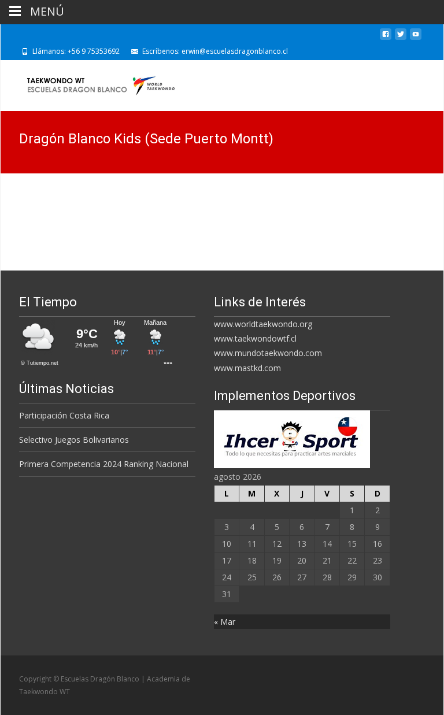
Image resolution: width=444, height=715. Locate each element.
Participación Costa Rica (64, 415)
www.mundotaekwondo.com (268, 352)
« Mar (224, 621)
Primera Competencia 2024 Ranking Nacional (103, 463)
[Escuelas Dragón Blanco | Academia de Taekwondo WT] (91, 83)
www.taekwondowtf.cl (255, 338)
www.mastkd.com (247, 367)
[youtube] (415, 38)
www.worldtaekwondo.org (263, 323)
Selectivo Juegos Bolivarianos (74, 439)
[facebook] (385, 38)
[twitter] (400, 38)
